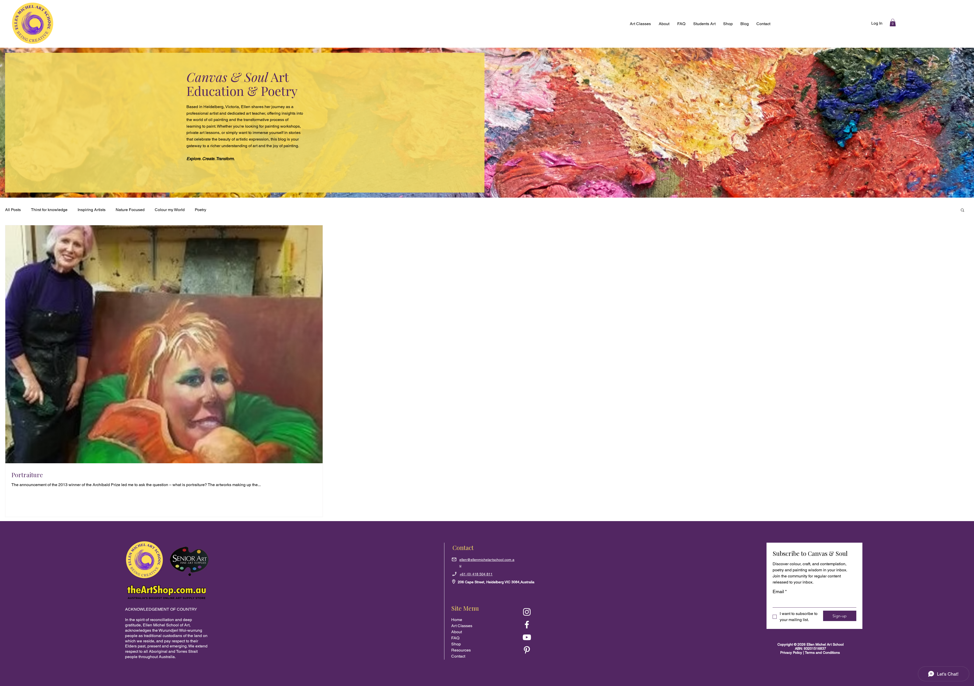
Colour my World (170, 209)
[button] (728, 24)
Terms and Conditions (822, 652)
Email (780, 591)
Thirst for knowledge (49, 209)
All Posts (13, 209)
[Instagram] (527, 612)
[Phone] (454, 574)
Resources (461, 650)
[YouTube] (527, 637)
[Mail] (454, 559)
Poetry (200, 209)
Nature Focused (130, 209)
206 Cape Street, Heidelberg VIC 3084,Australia (496, 582)
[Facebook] (527, 625)
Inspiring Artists (92, 209)
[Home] (453, 582)
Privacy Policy (791, 652)
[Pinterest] (527, 650)
